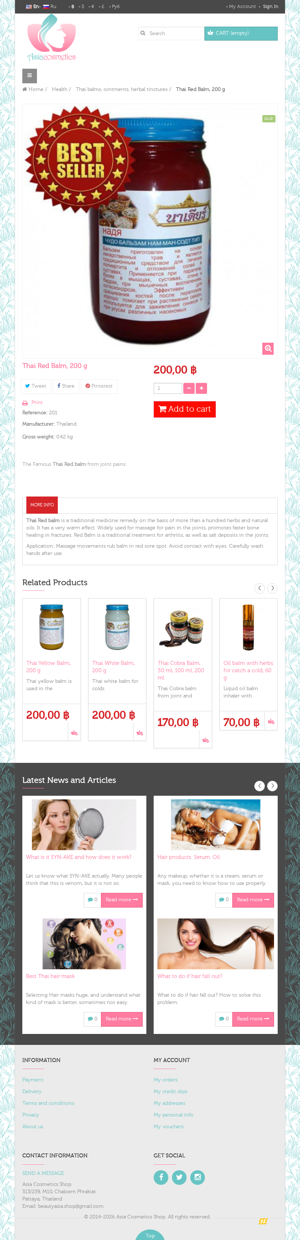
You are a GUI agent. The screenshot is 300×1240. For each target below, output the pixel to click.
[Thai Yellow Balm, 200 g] (51, 627)
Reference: (35, 413)
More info (42, 504)
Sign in (270, 6)
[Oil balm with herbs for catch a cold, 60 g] (249, 627)
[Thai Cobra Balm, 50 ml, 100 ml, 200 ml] (183, 627)
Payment (33, 1080)
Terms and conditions (48, 1103)
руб (116, 6)
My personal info (174, 1115)
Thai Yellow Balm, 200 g (48, 667)
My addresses (169, 1103)
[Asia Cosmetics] (51, 37)
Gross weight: (38, 437)
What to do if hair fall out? (189, 976)
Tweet (38, 386)
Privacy (30, 1115)
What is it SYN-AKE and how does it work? (78, 857)
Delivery (32, 1092)
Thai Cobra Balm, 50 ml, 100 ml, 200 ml (181, 670)
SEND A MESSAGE (43, 1173)
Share (67, 386)
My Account (242, 6)
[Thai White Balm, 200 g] (117, 627)
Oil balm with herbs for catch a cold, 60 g (248, 670)
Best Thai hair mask (50, 976)
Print (37, 403)
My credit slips (170, 1092)
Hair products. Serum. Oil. (189, 857)
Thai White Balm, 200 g (113, 667)
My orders (165, 1080)
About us (32, 1127)
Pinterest (101, 386)
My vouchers (169, 1127)
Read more (119, 900)
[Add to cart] (74, 732)
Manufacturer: (38, 424)
